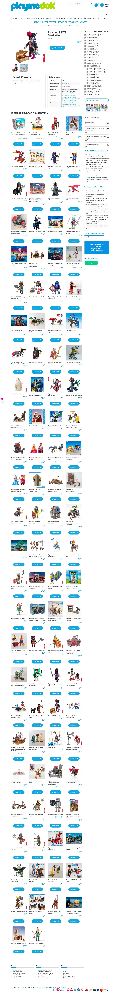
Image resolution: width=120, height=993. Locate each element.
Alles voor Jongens (17, 971)
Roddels (88, 177)
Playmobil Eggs (92, 76)
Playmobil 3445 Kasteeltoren (18, 943)
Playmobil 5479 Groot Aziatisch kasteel (16, 331)
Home (41, 25)
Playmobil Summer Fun (92, 56)
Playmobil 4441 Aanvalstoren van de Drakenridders (37, 394)
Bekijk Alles (14, 18)
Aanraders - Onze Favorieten (68, 95)
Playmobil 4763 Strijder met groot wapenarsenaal (73, 748)
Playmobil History (91, 46)
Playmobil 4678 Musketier (54, 715)
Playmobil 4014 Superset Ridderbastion (35, 331)
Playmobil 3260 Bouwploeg (55, 231)
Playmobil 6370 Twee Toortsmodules (34, 490)
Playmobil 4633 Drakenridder (36, 650)
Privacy (43, 987)
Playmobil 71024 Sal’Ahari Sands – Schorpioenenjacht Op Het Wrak (18, 749)
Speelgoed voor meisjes (19, 973)
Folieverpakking (65, 83)
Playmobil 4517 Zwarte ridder (18, 198)
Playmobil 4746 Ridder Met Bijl (19, 911)
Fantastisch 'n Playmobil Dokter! (69, 102)
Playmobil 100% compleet (68, 99)
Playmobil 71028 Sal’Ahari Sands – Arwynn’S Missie (73, 264)
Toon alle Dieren (17, 976)
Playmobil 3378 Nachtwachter (73, 297)
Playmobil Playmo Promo (94, 80)
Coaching (87, 18)
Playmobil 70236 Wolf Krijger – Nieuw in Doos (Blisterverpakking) (18, 298)
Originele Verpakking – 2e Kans (45, 973)
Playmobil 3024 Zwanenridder (74, 362)
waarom (98, 177)
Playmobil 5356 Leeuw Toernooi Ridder (72, 716)
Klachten (48, 987)
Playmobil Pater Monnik (35, 362)
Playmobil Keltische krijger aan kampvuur (36, 748)
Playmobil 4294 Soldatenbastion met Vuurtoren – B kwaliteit (35, 134)
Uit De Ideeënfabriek (43, 978)
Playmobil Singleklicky (94, 82)
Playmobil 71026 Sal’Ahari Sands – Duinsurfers (54, 619)
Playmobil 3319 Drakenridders (52, 848)
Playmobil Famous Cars (92, 42)
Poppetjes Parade (75, 18)
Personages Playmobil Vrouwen (96, 72)
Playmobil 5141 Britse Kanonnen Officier (16, 716)
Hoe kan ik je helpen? (91, 263)
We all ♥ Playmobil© (75, 106)
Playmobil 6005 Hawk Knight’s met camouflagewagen (73, 912)
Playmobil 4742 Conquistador (37, 848)
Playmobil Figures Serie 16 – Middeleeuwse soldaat (73, 167)
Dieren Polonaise (61, 18)
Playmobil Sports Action (92, 54)
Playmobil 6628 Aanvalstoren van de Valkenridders (18, 458)
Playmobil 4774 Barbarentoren (70, 490)
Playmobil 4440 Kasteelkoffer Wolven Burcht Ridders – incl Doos (18, 134)
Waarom (65, 970)
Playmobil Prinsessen (92, 51)
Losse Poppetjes (17, 974)
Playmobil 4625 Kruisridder (55, 426)
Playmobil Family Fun (91, 40)
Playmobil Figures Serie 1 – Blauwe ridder (55, 297)
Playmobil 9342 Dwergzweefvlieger (16, 781)
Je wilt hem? (56, 48)
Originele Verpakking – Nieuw (45, 974)
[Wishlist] (96, 5)
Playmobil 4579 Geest (16, 394)
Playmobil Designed (93, 74)
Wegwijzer (65, 971)
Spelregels (38, 987)
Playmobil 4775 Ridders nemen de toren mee (72, 587)
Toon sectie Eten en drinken (93, 86)
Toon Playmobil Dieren (92, 65)
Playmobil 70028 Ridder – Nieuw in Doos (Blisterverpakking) (54, 134)
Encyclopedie (63, 987)
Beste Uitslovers (42, 976)
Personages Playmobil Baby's (95, 68)
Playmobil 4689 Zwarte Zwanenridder (54, 394)
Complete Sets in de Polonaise (69, 97)
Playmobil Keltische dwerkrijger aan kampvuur (18, 684)
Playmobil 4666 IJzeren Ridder (55, 814)
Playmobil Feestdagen (92, 45)
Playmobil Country (91, 39)
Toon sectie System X (92, 91)
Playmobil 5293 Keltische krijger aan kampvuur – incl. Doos (73, 816)
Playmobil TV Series (91, 57)
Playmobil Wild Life (91, 60)
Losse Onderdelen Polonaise (45, 970)
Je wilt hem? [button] (18, 144)
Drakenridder (51, 747)
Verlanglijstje (16, 978)
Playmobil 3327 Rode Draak (18, 166)
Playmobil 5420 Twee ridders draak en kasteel (18, 232)
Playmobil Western (91, 59)
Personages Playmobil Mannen (96, 71)
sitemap (98, 175)
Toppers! (67, 106)
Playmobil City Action (91, 35)
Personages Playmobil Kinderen (96, 69)
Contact (103, 18)
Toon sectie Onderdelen (92, 89)
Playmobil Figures (93, 77)
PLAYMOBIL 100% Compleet (29, 18)
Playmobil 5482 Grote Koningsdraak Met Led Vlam (18, 362)
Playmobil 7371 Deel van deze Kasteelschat (35, 167)
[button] (12, 31)
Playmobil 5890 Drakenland (36, 297)
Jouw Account (66, 973)
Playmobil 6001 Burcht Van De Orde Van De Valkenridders (73, 652)
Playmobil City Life (91, 37)
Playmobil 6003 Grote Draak (18, 555)
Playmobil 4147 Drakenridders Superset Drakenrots (72, 523)
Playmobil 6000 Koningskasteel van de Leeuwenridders (53, 782)
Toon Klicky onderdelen (92, 63)
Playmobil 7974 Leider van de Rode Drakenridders (73, 781)
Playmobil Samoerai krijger (18, 618)
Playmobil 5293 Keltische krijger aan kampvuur (72, 426)
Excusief (95, 18)
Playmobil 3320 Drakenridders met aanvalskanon (34, 265)
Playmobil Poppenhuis (92, 49)
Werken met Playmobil (92, 94)
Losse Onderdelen (46, 18)
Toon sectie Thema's (91, 93)
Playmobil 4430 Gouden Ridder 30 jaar (54, 555)
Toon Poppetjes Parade (49, 25)
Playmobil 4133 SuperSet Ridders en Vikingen (54, 490)
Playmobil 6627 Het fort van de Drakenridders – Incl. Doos (37, 619)
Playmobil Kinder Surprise (95, 79)
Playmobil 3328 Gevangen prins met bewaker (18, 426)
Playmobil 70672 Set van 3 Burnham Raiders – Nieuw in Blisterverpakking (36, 199)
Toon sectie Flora (91, 88)
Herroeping (53, 987)
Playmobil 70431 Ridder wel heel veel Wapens (73, 684)
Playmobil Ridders (91, 52)
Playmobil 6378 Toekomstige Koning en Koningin (18, 490)
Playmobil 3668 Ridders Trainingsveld (17, 815)
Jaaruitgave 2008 (65, 104)
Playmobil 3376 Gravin (35, 426)
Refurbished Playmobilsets (44, 971)
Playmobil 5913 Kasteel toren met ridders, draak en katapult (74, 394)
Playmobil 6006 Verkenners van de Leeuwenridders (36, 555)
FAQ (58, 987)
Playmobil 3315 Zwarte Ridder (37, 231)
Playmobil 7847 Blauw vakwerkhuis (53, 522)
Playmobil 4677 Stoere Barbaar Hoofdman (17, 522)
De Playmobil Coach (18, 970)
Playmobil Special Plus (61, 25)
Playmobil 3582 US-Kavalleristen (71, 331)
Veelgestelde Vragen (68, 974)
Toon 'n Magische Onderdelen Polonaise (96, 62)
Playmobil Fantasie (91, 43)
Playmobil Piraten (91, 48)
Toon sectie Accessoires (92, 85)
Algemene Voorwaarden (69, 976)
